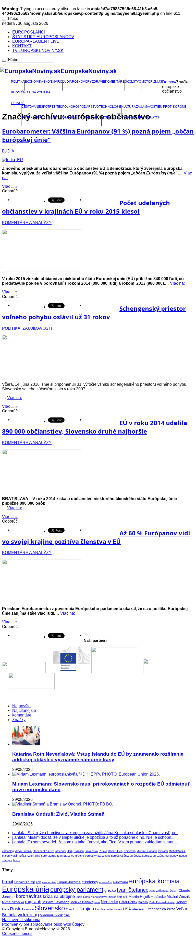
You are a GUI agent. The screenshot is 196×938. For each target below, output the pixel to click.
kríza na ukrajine (29, 855)
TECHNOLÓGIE (110, 106)
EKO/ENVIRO (52, 81)
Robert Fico (115, 851)
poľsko (143, 902)
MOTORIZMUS (151, 81)
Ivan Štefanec (65, 855)
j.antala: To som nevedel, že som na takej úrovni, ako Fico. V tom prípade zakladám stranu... (95, 842)
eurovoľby (105, 882)
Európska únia (120, 855)
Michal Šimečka (13, 902)
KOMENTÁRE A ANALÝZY (27, 222)
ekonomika (49, 882)
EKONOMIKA (34, 81)
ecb (38, 882)
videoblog (8, 851)
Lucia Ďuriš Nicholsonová (91, 896)
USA (69, 851)
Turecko (71, 909)
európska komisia (141, 855)
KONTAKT (22, 46)
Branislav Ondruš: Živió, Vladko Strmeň (58, 814)
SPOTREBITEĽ (51, 106)
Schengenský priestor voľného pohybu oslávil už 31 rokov (94, 312)
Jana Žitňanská (158, 890)
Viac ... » (10, 186)
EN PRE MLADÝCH (147, 117)
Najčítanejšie (24, 710)
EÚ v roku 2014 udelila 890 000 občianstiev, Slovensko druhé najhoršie (94, 426)
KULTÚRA (128, 106)
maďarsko (158, 897)
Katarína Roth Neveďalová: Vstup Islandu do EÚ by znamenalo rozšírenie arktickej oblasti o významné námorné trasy (97, 756)
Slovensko (91, 851)
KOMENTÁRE (115, 81)
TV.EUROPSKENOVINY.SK (38, 50)
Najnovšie (21, 706)
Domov (168, 82)
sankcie (29, 909)
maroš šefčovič (118, 896)
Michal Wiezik (177, 851)
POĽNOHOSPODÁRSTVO (80, 106)
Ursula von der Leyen (108, 909)
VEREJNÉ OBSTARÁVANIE (82, 117)
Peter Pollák (128, 902)
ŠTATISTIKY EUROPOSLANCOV (43, 37)
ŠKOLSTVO (133, 81)
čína (67, 915)
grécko (79, 855)
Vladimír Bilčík (51, 915)
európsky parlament (97, 855)
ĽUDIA (67, 81)
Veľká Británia (23, 851)
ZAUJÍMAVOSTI (147, 106)
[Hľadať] (4, 19)
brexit (16, 860)
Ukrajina (79, 851)
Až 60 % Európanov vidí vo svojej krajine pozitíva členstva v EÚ (96, 537)
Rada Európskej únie (162, 902)
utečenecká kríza (43, 851)
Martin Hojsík (10, 855)
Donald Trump (24, 882)
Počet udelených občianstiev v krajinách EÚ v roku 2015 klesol (86, 206)
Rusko (103, 851)
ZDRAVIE (98, 81)
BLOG (128, 117)
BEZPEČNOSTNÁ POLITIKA (30, 92)
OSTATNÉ (18, 103)
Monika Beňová (81, 902)
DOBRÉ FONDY (113, 117)
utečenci (60, 851)
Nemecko (130, 851)
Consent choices (17, 933)
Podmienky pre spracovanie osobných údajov (43, 924)
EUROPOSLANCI (28, 32)
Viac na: (177, 283)
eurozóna (158, 855)
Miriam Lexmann (147, 851)
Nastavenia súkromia (21, 920)
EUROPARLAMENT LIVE (35, 41)
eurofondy (171, 855)
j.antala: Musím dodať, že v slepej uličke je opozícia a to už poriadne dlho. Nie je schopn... (93, 837)
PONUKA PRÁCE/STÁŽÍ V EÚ (42, 117)
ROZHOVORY (82, 81)
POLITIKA (17, 81)
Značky (19, 720)
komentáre (21, 715)
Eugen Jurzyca (69, 882)
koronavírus (48, 855)
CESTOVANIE (31, 106)
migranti (163, 851)
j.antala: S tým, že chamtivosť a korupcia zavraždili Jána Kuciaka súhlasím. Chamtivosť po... (95, 833)
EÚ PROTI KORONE (172, 106)
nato (97, 902)
